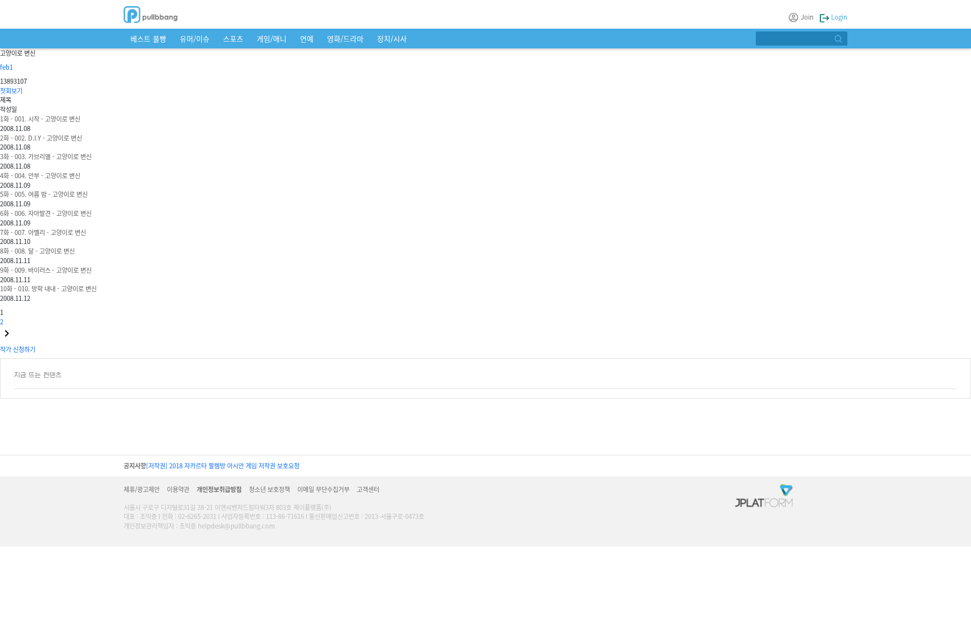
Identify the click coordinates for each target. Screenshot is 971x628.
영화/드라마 (345, 38)
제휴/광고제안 (142, 489)
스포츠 (233, 38)
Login (838, 16)
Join (807, 16)
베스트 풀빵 (148, 38)
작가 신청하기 (17, 349)
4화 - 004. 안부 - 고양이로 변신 (40, 175)
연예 (307, 38)
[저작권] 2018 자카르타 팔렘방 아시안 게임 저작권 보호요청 (223, 465)
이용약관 (178, 489)
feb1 (6, 66)
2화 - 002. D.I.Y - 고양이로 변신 (41, 137)
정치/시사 (392, 38)
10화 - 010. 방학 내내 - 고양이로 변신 (48, 288)
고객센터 (368, 489)
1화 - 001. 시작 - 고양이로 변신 (40, 118)
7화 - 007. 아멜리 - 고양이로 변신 (43, 232)
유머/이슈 (195, 38)
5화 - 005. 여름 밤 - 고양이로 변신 (44, 193)
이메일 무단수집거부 (323, 489)
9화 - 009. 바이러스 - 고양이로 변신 (46, 269)
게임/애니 (272, 38)
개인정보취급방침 (219, 489)
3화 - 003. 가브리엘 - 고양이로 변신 (46, 156)
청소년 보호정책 (269, 489)
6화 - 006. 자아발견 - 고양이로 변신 (46, 213)
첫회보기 (11, 90)
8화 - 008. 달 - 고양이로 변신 (37, 250)
